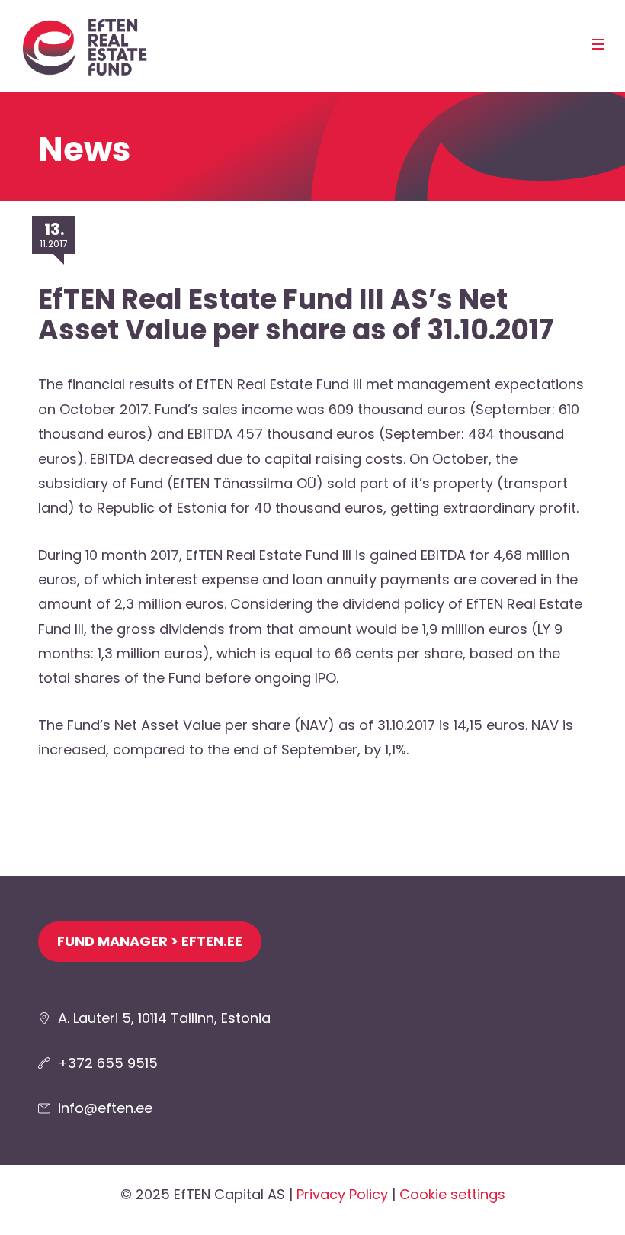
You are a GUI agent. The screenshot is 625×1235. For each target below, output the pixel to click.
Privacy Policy (342, 1194)
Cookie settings (452, 1194)
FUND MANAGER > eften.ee (149, 940)
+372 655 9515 (108, 1063)
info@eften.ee (105, 1108)
